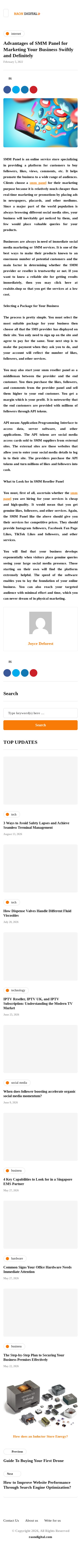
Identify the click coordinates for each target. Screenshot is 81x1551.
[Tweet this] (16, 90)
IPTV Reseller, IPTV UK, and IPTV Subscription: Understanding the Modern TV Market (38, 1003)
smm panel (38, 183)
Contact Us (11, 1520)
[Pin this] (33, 90)
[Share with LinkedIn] (25, 90)
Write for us (52, 1520)
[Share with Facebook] (7, 90)
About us (31, 1520)
